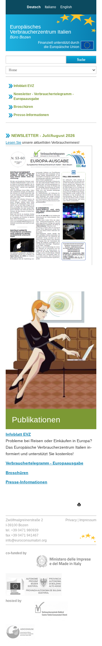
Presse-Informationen (31, 115)
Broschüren (23, 107)
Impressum (87, 520)
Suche (81, 60)
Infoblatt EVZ (24, 86)
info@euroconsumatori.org (26, 540)
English (66, 7)
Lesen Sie (13, 143)
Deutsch (34, 7)
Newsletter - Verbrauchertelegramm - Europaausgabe (44, 96)
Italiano (50, 7)
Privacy (71, 520)
